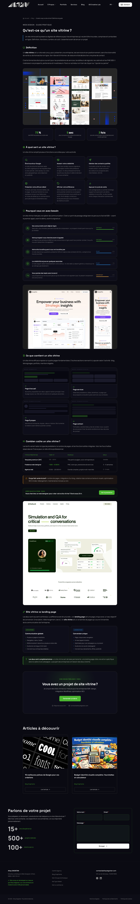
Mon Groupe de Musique (60, 878)
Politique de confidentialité (110, 899)
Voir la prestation (106, 492)
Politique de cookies (126, 899)
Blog (32, 18)
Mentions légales (94, 899)
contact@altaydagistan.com (106, 871)
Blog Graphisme (57, 874)
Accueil (27, 18)
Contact (127, 5)
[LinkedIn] (101, 878)
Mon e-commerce (57, 885)
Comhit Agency (57, 871)
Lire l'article (44, 789)
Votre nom (81, 812)
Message (81, 823)
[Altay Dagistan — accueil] (19, 4)
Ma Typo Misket (57, 881)
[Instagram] (97, 878)
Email (106, 812)
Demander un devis (70, 698)
